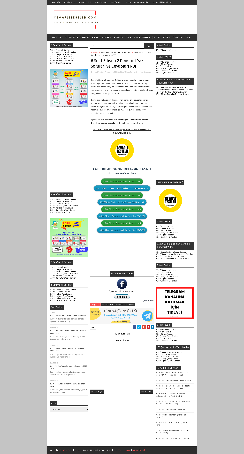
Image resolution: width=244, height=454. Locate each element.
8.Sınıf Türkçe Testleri (164, 334)
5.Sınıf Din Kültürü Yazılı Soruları (63, 58)
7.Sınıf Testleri (100, 2)
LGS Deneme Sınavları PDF (76, 37)
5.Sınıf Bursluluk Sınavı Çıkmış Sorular (171, 87)
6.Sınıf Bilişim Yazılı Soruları (61, 212)
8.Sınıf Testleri (116, 2)
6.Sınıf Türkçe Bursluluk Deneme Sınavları (172, 258)
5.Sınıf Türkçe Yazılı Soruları (61, 54)
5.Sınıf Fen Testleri (163, 66)
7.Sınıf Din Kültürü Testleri (166, 281)
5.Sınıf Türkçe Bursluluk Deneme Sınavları (172, 94)
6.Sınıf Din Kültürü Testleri (166, 237)
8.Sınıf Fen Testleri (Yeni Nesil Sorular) (174, 380)
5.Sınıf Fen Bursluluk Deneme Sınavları (171, 92)
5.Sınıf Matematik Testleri (166, 62)
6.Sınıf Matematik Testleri (166, 228)
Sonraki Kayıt (96, 391)
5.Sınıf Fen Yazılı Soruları (60, 50)
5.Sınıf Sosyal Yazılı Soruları (61, 56)
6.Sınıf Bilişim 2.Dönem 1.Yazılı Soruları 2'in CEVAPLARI (122, 202)
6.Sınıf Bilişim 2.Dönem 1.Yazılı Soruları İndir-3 (122, 209)
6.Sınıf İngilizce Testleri (165, 235)
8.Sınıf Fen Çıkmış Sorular (166, 354)
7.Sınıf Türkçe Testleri (164, 274)
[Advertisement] (69, 150)
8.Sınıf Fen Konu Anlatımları (137, 2)
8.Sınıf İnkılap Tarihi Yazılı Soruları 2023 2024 (68, 315)
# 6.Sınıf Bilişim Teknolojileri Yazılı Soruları (118, 304)
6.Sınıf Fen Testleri (163, 230)
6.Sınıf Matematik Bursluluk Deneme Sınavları (174, 254)
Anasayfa (56, 2)
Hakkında (126, 450)
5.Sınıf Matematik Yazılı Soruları (63, 52)
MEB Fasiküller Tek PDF (162, 2)
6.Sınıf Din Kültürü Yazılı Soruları (63, 210)
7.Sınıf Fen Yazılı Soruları (60, 267)
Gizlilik (142, 450)
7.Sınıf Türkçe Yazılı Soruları (61, 269)
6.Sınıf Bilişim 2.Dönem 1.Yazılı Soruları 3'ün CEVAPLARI (122, 216)
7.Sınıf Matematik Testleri (166, 270)
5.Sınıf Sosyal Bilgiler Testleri (167, 68)
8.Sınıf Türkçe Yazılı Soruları (61, 294)
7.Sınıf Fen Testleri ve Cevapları (171, 409)
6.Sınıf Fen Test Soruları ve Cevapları (173, 438)
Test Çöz (117, 450)
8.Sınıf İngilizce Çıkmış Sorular (168, 361)
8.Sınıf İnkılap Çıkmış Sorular (167, 358)
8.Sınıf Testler (121, 37)
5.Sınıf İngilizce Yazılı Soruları (61, 60)
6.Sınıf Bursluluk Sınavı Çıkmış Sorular (171, 252)
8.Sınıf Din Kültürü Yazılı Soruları (63, 300)
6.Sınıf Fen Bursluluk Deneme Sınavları (171, 256)
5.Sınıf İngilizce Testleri (165, 72)
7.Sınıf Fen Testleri (163, 272)
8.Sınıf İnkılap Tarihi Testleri (167, 336)
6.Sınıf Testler (161, 37)
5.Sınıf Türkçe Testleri (164, 64)
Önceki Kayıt (146, 391)
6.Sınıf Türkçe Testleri (164, 226)
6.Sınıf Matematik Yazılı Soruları (63, 199)
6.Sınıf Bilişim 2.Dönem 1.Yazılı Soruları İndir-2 (122, 195)
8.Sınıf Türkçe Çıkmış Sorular (167, 356)
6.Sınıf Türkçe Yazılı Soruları (61, 201)
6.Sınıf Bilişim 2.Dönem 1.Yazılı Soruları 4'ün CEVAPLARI (122, 230)
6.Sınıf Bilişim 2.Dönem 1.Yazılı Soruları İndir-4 (122, 223)
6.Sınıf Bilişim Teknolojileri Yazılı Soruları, (135, 72)
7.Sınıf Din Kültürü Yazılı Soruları (63, 278)
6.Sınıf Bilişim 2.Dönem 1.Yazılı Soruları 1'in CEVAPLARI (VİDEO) (122, 188)
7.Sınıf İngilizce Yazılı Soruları (61, 275)
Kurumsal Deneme (100, 37)
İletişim (135, 450)
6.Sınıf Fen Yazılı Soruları (60, 203)
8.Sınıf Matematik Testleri (166, 330)
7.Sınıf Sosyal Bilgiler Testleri (167, 276)
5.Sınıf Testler (141, 37)
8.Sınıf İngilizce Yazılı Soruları (61, 296)
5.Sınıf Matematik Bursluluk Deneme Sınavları (174, 89)
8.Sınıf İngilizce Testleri (165, 338)
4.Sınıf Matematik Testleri (166, 50)
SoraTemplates (66, 450)
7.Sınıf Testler (180, 37)
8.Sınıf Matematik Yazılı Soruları (63, 289)
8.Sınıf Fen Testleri (163, 332)
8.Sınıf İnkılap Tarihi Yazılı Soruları (63, 298)
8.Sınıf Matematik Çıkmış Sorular (169, 352)
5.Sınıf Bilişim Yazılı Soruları (61, 63)
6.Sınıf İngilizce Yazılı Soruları (61, 208)
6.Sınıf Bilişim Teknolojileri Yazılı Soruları (116, 52)
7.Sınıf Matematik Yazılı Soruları (63, 271)
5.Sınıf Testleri (69, 2)
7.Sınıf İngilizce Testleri (165, 279)
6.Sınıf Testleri (85, 2)
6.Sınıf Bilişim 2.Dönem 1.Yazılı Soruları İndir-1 (122, 181)
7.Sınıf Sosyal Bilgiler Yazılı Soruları (64, 273)
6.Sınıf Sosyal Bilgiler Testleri (167, 232)
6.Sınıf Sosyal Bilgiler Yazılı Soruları (64, 205)
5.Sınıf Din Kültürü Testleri (166, 70)
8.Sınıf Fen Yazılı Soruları (60, 292)
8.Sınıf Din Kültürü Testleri (166, 340)
